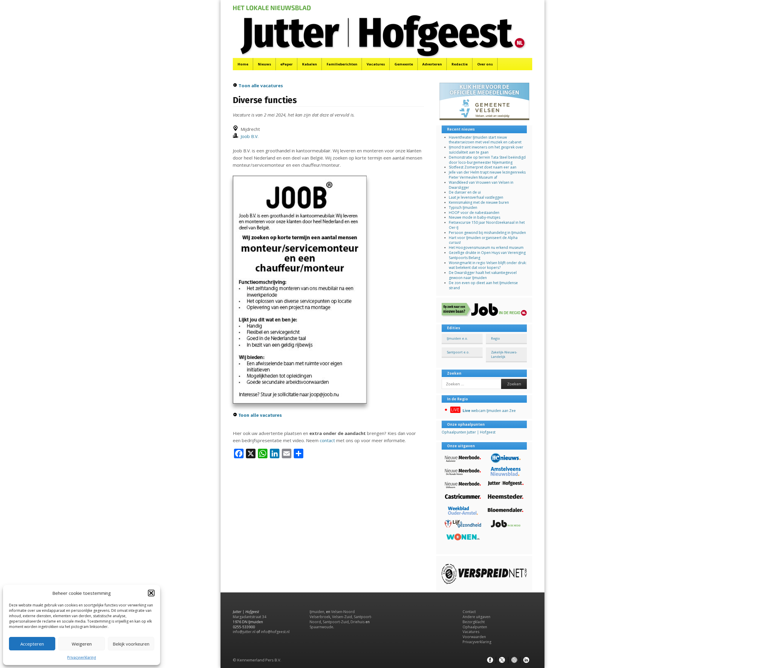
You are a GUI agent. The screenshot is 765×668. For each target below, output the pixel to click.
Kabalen (309, 64)
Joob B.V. (248, 136)
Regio (495, 338)
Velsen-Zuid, (342, 616)
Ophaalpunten (475, 626)
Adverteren (432, 64)
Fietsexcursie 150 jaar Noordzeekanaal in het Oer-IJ (487, 225)
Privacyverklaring (81, 657)
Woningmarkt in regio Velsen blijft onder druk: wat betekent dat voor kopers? (488, 265)
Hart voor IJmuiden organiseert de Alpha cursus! (483, 240)
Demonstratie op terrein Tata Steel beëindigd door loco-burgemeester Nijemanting (487, 160)
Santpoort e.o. (458, 352)
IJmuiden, (317, 611)
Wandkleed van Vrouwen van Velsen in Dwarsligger (481, 185)
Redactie (460, 64)
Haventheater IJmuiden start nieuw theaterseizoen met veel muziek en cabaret (485, 140)
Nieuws (264, 64)
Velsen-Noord (343, 611)
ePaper (286, 64)
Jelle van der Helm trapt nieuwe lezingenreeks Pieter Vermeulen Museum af (487, 175)
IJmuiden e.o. (457, 338)
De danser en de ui (465, 192)
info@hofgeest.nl (275, 631)
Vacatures (376, 64)
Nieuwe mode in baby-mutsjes (474, 217)
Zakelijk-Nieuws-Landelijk (504, 354)
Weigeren (82, 644)
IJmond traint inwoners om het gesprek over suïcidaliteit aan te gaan (486, 150)
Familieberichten (342, 64)
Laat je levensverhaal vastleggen (476, 197)
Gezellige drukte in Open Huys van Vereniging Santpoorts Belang (487, 255)
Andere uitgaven (476, 616)
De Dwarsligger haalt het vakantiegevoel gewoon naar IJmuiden (483, 275)
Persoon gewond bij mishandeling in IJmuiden (487, 232)
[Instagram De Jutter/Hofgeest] (514, 660)
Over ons (485, 64)
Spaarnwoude (321, 626)
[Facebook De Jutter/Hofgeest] (490, 660)
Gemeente (403, 64)
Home (243, 64)
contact (327, 440)
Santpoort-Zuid (336, 621)
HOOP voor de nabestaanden (474, 212)
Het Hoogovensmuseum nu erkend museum (486, 247)
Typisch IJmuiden (463, 207)
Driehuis (358, 621)
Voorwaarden (474, 636)
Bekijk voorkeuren (131, 644)
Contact (469, 611)
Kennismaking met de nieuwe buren (479, 202)
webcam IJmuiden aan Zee (489, 410)
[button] (151, 593)
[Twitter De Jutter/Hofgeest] (502, 660)
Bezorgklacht (474, 621)
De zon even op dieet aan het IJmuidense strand (483, 285)
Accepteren (32, 644)
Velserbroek (320, 616)
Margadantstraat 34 (249, 616)
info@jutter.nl (244, 631)
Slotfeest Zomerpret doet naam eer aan (482, 167)
